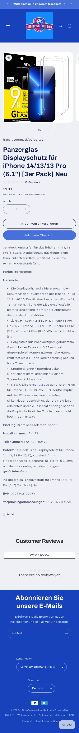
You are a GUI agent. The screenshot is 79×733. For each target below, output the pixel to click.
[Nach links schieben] (31, 130)
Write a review (39, 555)
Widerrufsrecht (26, 715)
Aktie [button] (10, 514)
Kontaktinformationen (48, 721)
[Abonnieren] (66, 633)
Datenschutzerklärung (52, 715)
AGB (71, 715)
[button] (8, 25)
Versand (7, 194)
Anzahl (7, 201)
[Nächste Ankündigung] (71, 4)
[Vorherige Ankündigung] (7, 4)
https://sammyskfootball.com (37, 710)
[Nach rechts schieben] (48, 130)
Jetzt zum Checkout (39, 235)
